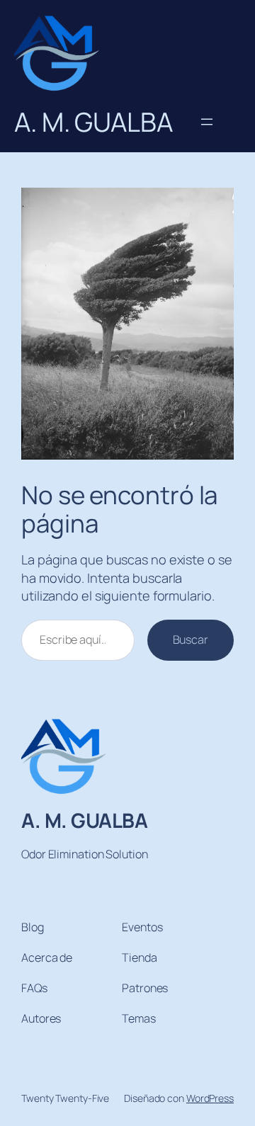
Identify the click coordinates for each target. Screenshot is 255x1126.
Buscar (190, 639)
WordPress (210, 1098)
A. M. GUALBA (84, 820)
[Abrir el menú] (206, 121)
